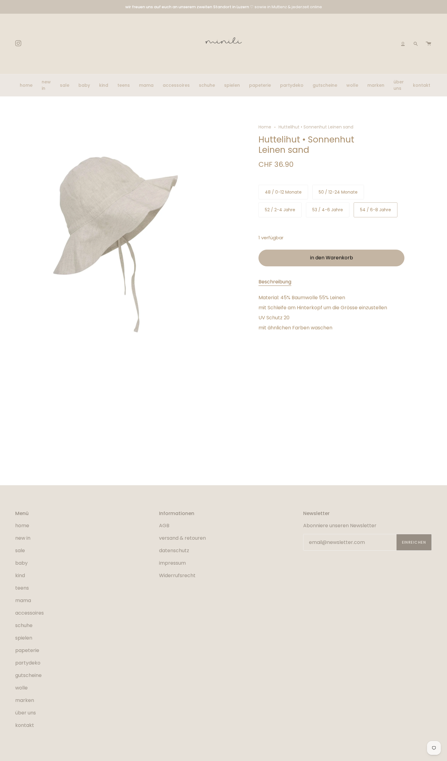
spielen (23, 637)
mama (23, 600)
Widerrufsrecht (177, 575)
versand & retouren (182, 538)
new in (22, 538)
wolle (21, 687)
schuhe (24, 625)
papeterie (27, 650)
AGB (164, 525)
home (22, 525)
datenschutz (174, 550)
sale (20, 550)
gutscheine (28, 675)
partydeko (27, 662)
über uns (25, 712)
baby (21, 562)
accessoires (29, 612)
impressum (172, 562)
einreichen (414, 542)
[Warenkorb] (428, 44)
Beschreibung (274, 281)
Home (264, 127)
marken (24, 700)
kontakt (24, 725)
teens (22, 587)
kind (20, 575)
